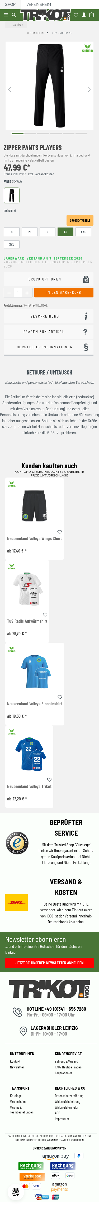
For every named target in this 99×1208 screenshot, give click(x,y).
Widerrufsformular (66, 1107)
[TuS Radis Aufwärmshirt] (27, 588)
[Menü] (7, 15)
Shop (10, 4)
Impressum (62, 1119)
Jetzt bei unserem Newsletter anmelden (49, 963)
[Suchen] (15, 15)
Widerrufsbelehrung (67, 1101)
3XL (11, 244)
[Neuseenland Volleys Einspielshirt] (34, 671)
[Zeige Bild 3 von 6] (43, 133)
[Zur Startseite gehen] (46, 15)
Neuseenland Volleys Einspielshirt (34, 703)
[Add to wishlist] (59, 531)
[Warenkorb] (92, 15)
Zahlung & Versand (66, 1061)
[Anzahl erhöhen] (27, 292)
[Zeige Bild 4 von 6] (56, 133)
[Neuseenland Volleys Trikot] (29, 754)
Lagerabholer (63, 1073)
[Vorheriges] (9, 89)
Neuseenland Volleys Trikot (29, 786)
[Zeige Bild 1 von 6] (17, 133)
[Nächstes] (89, 89)
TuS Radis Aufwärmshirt (27, 621)
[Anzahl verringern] (9, 292)
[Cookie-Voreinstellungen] (16, 1192)
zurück (18, 24)
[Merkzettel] (77, 15)
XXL (83, 232)
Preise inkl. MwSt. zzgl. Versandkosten (29, 174)
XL (65, 232)
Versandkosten (77, 1136)
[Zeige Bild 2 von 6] (30, 133)
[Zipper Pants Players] (49, 86)
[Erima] (87, 48)
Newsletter (17, 1067)
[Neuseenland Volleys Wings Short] (34, 506)
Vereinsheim (38, 4)
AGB (57, 1113)
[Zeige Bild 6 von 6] (81, 133)
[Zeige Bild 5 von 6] (69, 133)
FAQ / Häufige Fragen (68, 1067)
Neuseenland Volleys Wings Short (34, 538)
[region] (49, 89)
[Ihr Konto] (85, 15)
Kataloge (16, 1096)
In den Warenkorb (63, 292)
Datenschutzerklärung (69, 1096)
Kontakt (15, 1061)
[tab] (48, 316)
